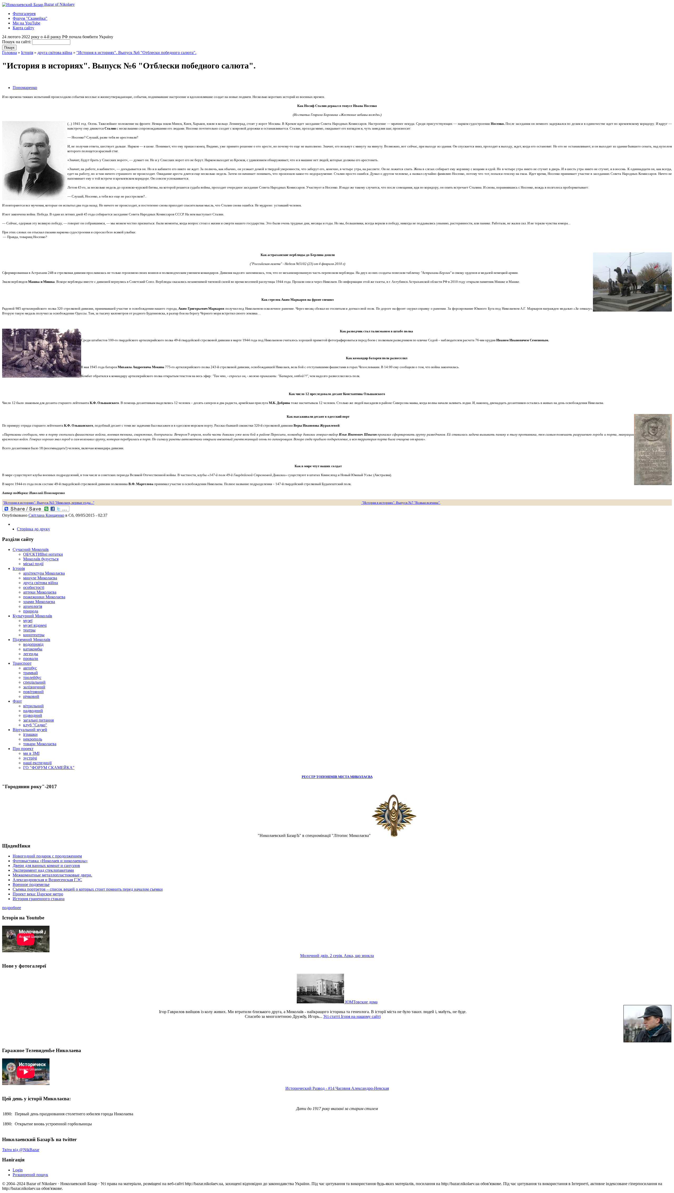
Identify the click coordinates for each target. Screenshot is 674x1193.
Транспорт (22, 663)
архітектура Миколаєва (44, 573)
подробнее (11, 907)
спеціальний (34, 682)
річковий (31, 696)
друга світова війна (54, 52)
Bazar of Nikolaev (59, 4)
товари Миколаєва (39, 744)
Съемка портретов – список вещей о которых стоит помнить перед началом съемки (88, 889)
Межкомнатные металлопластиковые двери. (52, 875)
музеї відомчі (35, 625)
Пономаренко (25, 87)
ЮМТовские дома (361, 1002)
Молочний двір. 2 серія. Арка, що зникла (337, 955)
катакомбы (32, 649)
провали (30, 658)
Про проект (23, 748)
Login (18, 1170)
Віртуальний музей (30, 729)
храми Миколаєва (39, 601)
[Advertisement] (63, 78)
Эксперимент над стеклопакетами (43, 870)
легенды (30, 654)
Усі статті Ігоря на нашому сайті (352, 1016)
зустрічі (30, 758)
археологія (32, 606)
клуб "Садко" (35, 725)
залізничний (34, 687)
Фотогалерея (24, 13)
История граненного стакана (39, 898)
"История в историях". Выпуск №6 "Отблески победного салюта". (136, 52)
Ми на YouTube (26, 23)
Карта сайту (23, 28)
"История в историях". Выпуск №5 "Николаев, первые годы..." (48, 503)
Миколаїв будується (40, 559)
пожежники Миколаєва (44, 597)
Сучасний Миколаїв (31, 549)
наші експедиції (37, 763)
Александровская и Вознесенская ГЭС (47, 880)
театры (29, 630)
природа (30, 611)
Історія (27, 52)
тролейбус (32, 677)
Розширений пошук (30, 1174)
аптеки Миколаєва (39, 592)
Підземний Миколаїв (31, 639)
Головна (9, 52)
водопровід (33, 644)
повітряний (33, 691)
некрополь (32, 739)
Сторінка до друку (33, 529)
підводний (32, 715)
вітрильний (33, 706)
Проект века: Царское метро (38, 894)
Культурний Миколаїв (32, 616)
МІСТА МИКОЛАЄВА (355, 777)
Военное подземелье (31, 884)
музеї (27, 620)
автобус (30, 668)
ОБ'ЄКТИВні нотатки (43, 554)
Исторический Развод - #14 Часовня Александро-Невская (337, 1088)
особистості (33, 587)
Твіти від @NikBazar (20, 1149)
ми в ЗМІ (31, 753)
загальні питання (38, 720)
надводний (33, 710)
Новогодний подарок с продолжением (47, 856)
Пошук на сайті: (17, 42)
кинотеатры (33, 635)
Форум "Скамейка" (30, 18)
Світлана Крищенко (46, 515)
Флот (17, 701)
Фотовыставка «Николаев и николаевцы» (50, 861)
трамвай (30, 673)
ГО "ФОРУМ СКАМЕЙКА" (49, 767)
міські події (33, 563)
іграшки (30, 734)
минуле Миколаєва (40, 578)
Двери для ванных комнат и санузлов (46, 865)
